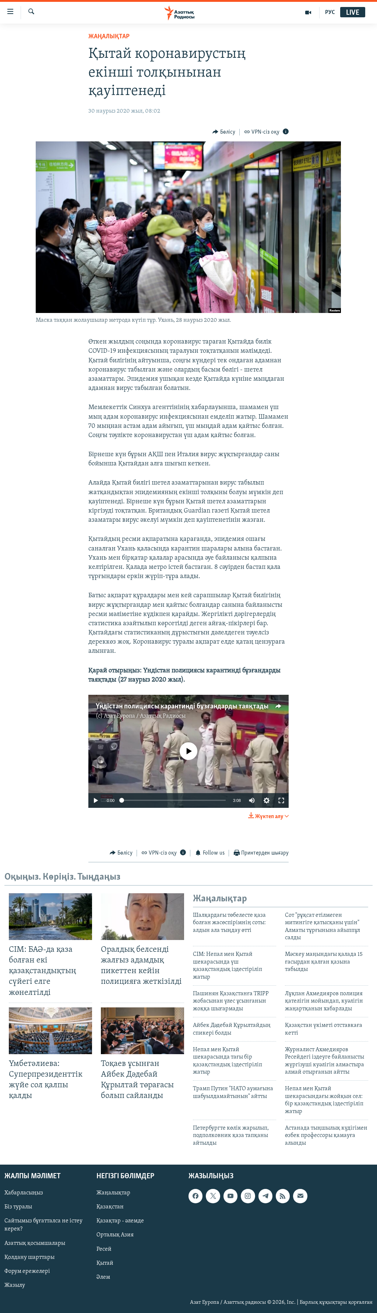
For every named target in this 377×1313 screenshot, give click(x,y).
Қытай (104, 1263)
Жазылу (14, 1285)
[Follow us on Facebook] (195, 1196)
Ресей (104, 1249)
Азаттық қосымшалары (34, 1243)
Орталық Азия (115, 1235)
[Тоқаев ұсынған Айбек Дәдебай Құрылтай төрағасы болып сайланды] (142, 1030)
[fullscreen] (281, 800)
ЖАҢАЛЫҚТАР (109, 37)
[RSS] (283, 1196)
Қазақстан (110, 1207)
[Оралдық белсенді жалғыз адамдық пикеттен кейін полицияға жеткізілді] (142, 916)
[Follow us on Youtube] (230, 1196)
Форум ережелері (27, 1271)
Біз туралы (18, 1207)
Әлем (103, 1277)
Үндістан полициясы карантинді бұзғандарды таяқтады (182, 706)
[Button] (223, 132)
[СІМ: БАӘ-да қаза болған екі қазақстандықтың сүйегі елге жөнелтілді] (50, 916)
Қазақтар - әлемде (120, 1221)
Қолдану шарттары (29, 1257)
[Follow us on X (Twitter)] (213, 1196)
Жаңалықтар (113, 1193)
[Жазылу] (300, 1196)
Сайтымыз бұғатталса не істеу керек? (43, 1225)
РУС (330, 12)
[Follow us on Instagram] (248, 1196)
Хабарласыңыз (23, 1193)
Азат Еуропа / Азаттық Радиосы (145, 716)
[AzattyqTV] (308, 12)
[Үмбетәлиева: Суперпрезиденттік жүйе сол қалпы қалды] (50, 1030)
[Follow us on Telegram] (265, 1196)
